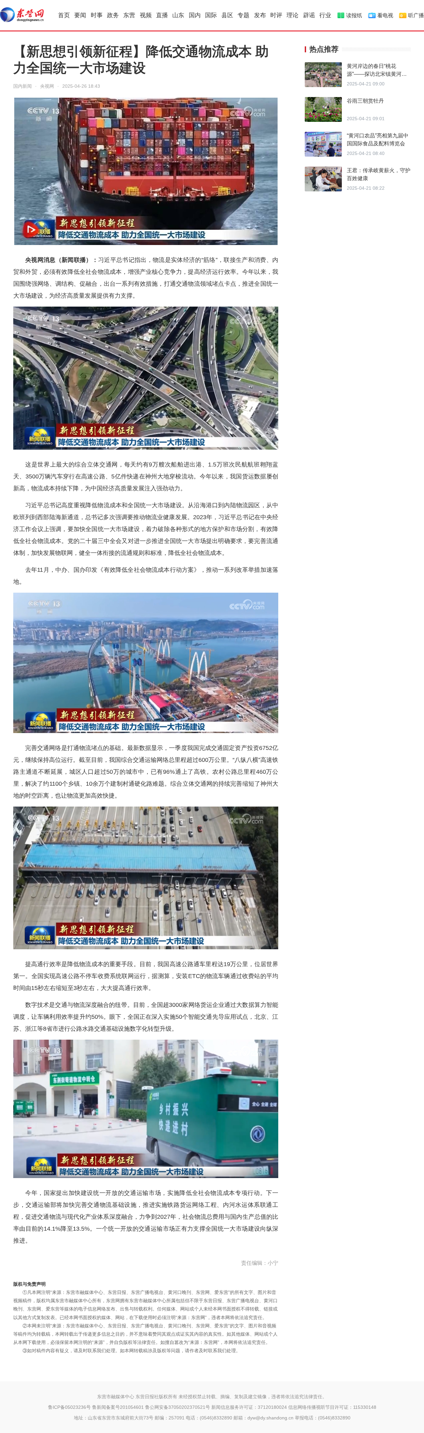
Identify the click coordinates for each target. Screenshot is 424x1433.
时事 (97, 15)
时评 (276, 15)
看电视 (385, 15)
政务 (113, 15)
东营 (129, 15)
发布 (260, 15)
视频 (146, 15)
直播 (162, 15)
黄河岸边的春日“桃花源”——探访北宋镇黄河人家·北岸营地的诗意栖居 (377, 74)
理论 (292, 15)
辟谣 (309, 15)
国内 (195, 15)
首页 (64, 15)
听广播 (416, 15)
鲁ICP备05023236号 (69, 1407)
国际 (211, 15)
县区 (227, 15)
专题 (243, 15)
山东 (178, 15)
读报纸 (354, 15)
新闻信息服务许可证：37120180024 (249, 1407)
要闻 (80, 15)
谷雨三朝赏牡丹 (365, 101)
